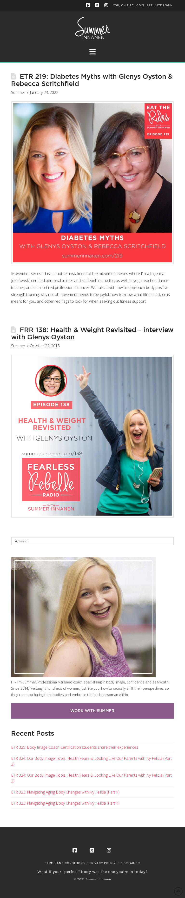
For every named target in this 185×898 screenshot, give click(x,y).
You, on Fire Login (128, 5)
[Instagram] (107, 5)
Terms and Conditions (65, 863)
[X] (97, 5)
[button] (92, 52)
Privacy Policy (102, 863)
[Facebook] (88, 5)
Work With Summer (92, 711)
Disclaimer (130, 863)
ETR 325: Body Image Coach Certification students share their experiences (74, 747)
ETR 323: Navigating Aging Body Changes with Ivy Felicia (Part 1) (65, 792)
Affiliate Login (159, 5)
